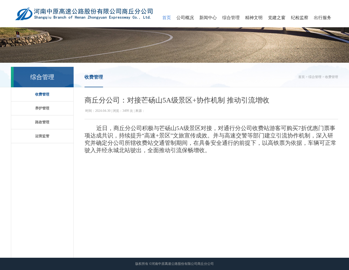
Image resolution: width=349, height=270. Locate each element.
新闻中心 (208, 17)
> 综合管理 (313, 77)
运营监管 (42, 136)
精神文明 (254, 17)
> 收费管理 (330, 77)
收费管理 (42, 94)
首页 (166, 17)
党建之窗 (276, 17)
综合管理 (231, 17)
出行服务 (322, 17)
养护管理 (42, 108)
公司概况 (185, 17)
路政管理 (42, 122)
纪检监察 (299, 17)
